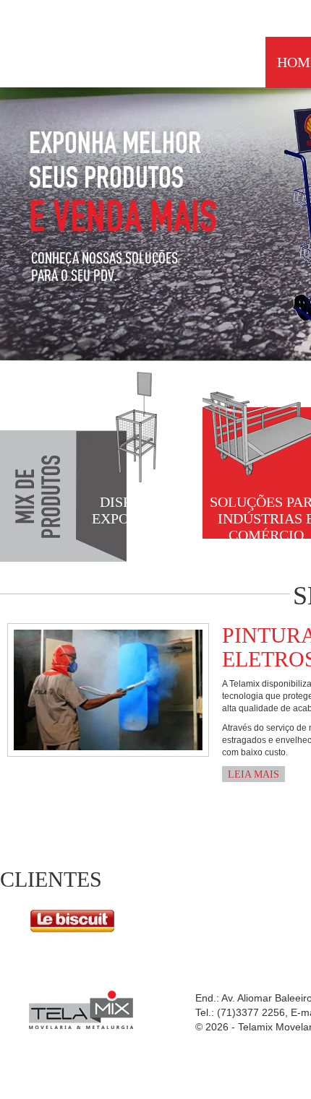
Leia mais (253, 774)
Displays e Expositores (139, 510)
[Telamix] (81, 1010)
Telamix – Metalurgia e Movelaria (74, 41)
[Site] (73, 920)
